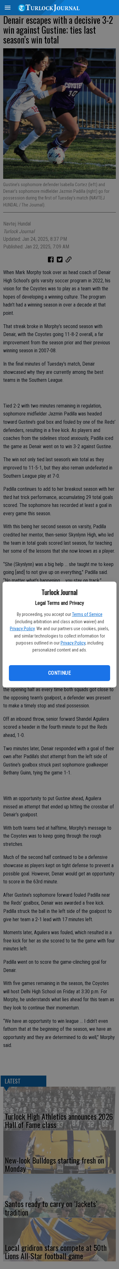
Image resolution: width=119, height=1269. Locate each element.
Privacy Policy (22, 628)
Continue (59, 673)
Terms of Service (87, 614)
